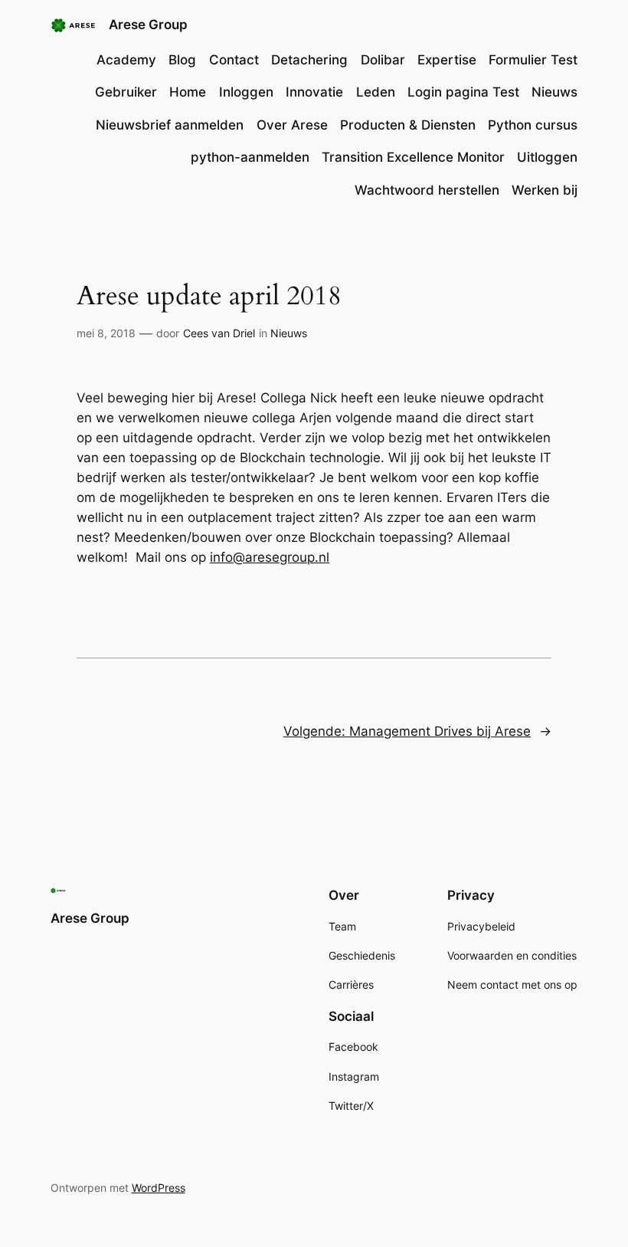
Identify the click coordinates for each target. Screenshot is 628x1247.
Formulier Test (533, 59)
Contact (234, 59)
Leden (375, 92)
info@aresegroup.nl (269, 557)
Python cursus (532, 125)
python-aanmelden (250, 157)
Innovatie (314, 92)
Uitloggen (547, 157)
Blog (182, 59)
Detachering (309, 59)
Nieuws (554, 92)
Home (187, 92)
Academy (126, 59)
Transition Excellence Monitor (413, 157)
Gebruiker (126, 92)
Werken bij (544, 190)
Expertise (446, 59)
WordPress (158, 1187)
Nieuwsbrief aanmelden (170, 125)
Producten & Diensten (408, 125)
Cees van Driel (219, 333)
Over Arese (292, 125)
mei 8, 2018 (106, 333)
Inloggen (246, 92)
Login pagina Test (463, 92)
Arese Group (148, 24)
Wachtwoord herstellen (427, 190)
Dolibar (383, 59)
